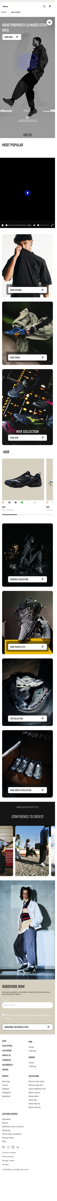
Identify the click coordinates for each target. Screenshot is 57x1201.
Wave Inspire (34, 1092)
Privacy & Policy (8, 1157)
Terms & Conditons (9, 1153)
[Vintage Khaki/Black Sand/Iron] (18, 503)
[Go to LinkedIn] (13, 1147)
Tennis (5, 1085)
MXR (3, 507)
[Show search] (44, 6)
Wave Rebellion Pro (37, 1089)
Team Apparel (7, 1045)
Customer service (10, 1113)
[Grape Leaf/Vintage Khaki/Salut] (24, 503)
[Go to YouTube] (17, 1147)
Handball (6, 1096)
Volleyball (6, 1092)
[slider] (16, 225)
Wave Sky (33, 1100)
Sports (5, 1076)
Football (5, 1089)
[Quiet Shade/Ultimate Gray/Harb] (11, 503)
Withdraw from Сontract (13, 1126)
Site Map (5, 1164)
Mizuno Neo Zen (36, 1085)
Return (5, 1123)
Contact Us (6, 1055)
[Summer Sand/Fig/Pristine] (5, 503)
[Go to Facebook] (3, 1147)
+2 (34, 502)
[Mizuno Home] (5, 6)
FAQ (4, 1141)
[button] (49, 22)
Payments (6, 1119)
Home (3, 12)
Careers (5, 1069)
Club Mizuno (7, 1050)
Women (32, 1057)
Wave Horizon (35, 1107)
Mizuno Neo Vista (36, 1081)
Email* (5, 1000)
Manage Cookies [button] (8, 1160)
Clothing (32, 1050)
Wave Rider (34, 1096)
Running (6, 1081)
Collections (34, 1076)
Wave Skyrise (34, 1103)
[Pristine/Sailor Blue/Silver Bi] (30, 503)
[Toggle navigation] (50, 6)
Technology (6, 1060)
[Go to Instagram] (8, 1147)
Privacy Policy (8, 1137)
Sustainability (7, 1064)
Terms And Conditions (12, 1134)
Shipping (6, 1130)
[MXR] (23, 479)
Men (30, 1041)
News (4, 1041)
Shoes (31, 1047)
